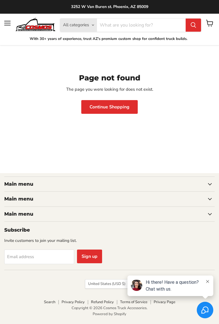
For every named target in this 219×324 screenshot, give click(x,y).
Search (49, 302)
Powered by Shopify (109, 314)
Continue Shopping (109, 107)
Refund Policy (102, 302)
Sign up (90, 256)
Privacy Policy (73, 302)
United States (106, 283)
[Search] (193, 25)
